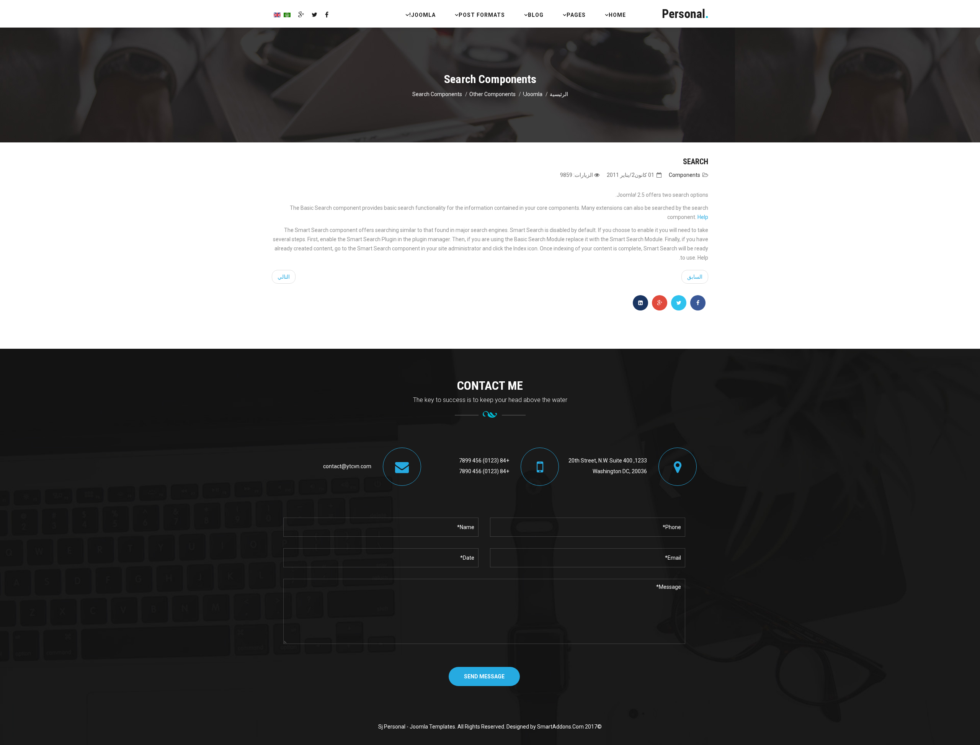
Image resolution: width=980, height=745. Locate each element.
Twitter (314, 14)
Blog (536, 15)
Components (684, 175)
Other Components (492, 94)
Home (617, 15)
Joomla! (422, 15)
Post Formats (482, 15)
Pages (576, 15)
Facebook (326, 14)
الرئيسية (559, 94)
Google (301, 14)
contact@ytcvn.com (347, 466)
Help (702, 217)
